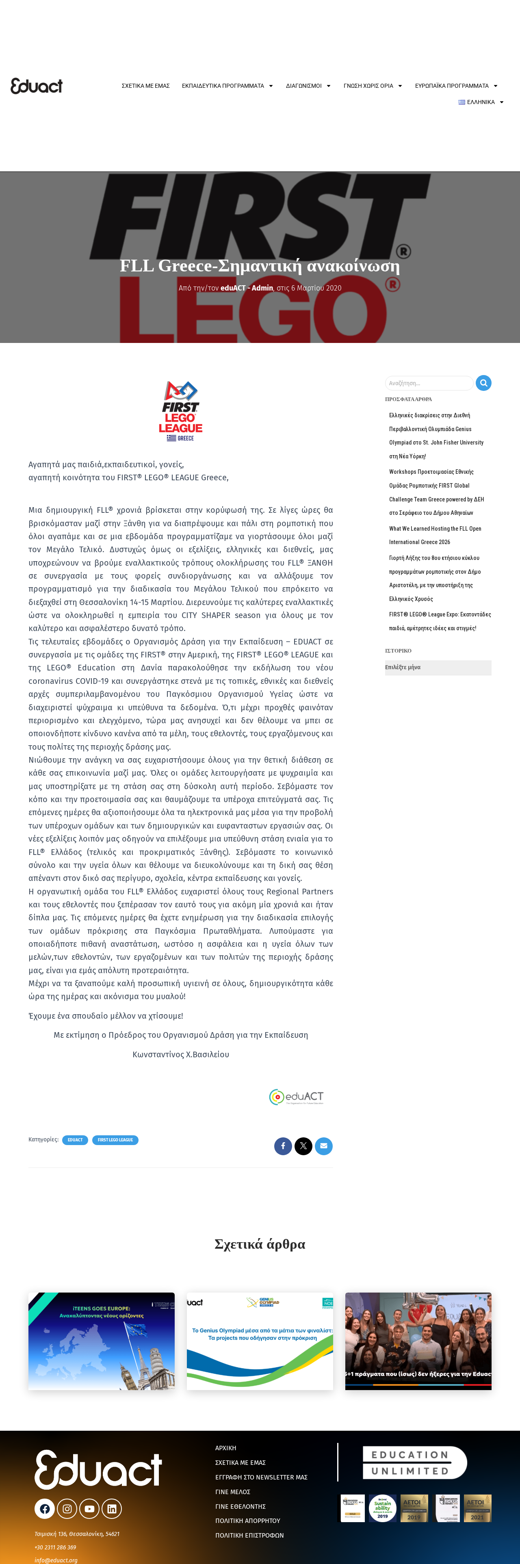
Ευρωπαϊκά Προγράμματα (452, 85)
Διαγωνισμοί (304, 85)
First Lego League (115, 1140)
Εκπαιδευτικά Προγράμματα (223, 85)
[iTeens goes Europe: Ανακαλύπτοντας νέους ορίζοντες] (101, 1341)
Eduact (75, 1140)
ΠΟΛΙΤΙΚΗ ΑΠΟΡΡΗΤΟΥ (247, 1521)
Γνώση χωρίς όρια (368, 85)
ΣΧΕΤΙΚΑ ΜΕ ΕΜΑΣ (240, 1462)
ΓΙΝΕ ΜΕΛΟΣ (232, 1492)
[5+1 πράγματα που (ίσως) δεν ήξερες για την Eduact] (418, 1341)
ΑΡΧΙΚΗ (225, 1448)
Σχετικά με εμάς (146, 85)
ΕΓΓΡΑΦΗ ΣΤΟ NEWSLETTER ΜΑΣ (261, 1477)
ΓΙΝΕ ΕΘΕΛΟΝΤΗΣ (240, 1506)
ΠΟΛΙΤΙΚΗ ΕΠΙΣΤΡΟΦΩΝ (249, 1535)
